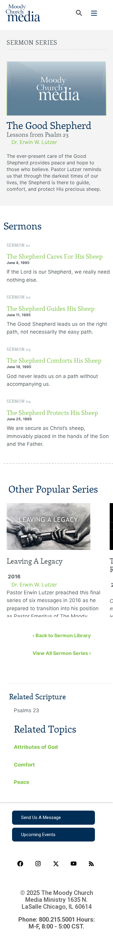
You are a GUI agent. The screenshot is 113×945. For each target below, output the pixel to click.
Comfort (24, 765)
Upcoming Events (38, 834)
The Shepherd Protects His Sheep (52, 412)
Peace (21, 782)
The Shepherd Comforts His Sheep (54, 360)
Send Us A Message (41, 817)
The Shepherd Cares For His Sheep (54, 256)
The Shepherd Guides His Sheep (50, 308)
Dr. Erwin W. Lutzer (34, 142)
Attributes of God (36, 747)
